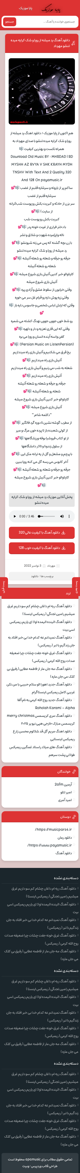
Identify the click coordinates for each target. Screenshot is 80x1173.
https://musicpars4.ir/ (53, 830)
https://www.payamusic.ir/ (49, 845)
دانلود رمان (65, 838)
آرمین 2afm (63, 784)
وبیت (25, 1166)
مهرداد (51, 565)
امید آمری (65, 800)
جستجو (9, 21)
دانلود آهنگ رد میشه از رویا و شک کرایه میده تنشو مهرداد (40, 43)
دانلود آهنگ (64, 853)
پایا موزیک (25, 8)
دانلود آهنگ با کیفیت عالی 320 (39, 532)
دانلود (34, 576)
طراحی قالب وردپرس (44, 1166)
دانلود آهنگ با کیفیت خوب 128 (39, 548)
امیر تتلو (66, 792)
